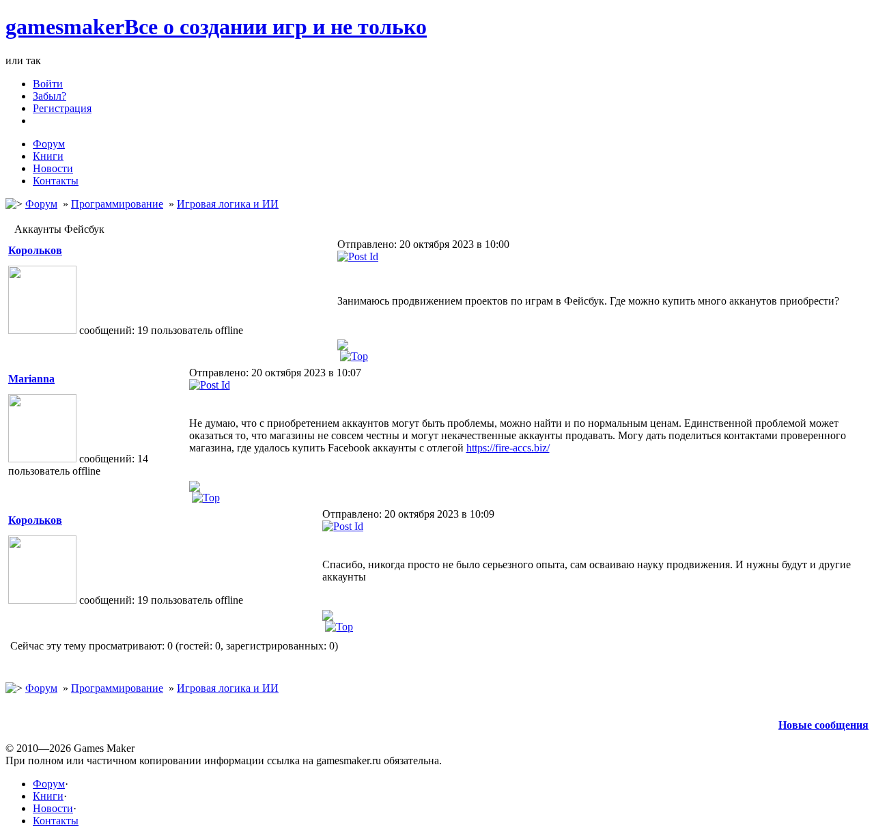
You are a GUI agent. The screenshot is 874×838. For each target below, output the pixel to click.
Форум (41, 204)
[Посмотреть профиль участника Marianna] (194, 485)
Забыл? (49, 96)
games (216, 26)
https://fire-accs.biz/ (508, 447)
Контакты (56, 820)
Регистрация (62, 108)
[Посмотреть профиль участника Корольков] (342, 344)
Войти (48, 83)
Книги (48, 796)
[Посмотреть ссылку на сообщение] (357, 256)
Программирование (117, 204)
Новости (53, 808)
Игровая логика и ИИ (228, 204)
